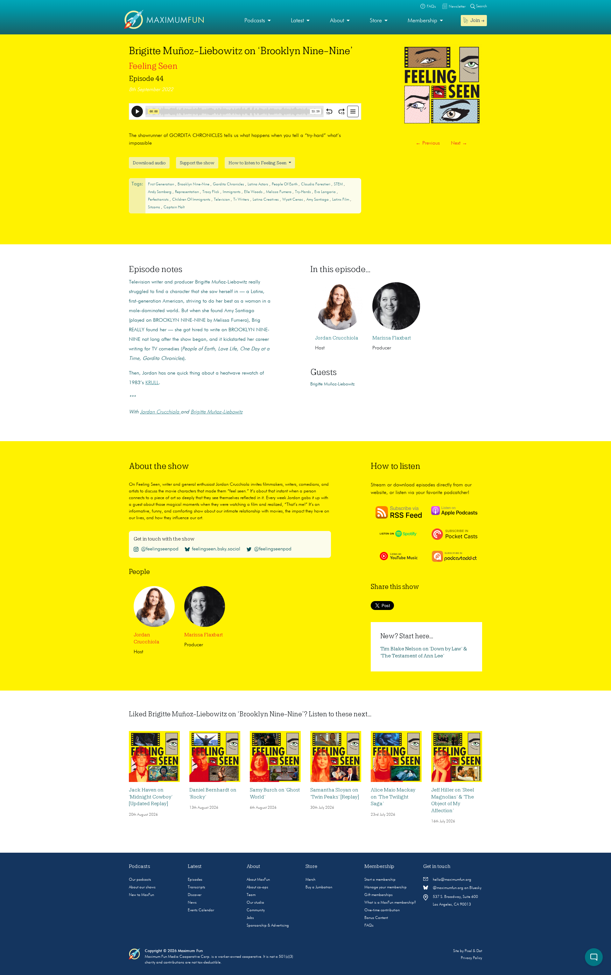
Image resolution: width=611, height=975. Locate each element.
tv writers (241, 200)
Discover (194, 895)
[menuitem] (257, 21)
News (192, 903)
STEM (339, 184)
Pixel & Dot (473, 951)
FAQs (369, 926)
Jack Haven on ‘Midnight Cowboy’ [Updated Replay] (150, 797)
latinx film (341, 200)
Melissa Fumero (279, 192)
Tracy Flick (211, 192)
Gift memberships (378, 895)
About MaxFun (258, 880)
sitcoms (154, 207)
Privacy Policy (471, 958)
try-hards (303, 192)
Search (481, 6)
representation (187, 192)
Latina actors (258, 184)
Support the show (197, 162)
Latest (297, 21)
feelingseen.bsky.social (216, 549)
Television (222, 200)
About (337, 21)
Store (376, 21)
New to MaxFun (141, 895)
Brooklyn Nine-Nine (194, 184)
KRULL (152, 382)
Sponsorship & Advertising (268, 926)
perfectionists (159, 200)
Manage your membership (385, 887)
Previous (428, 143)
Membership (422, 21)
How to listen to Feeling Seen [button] (257, 162)
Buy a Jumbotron (319, 887)
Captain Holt (174, 207)
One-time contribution (382, 910)
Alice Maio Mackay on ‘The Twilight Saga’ (393, 797)
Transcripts (196, 887)
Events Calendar (201, 910)
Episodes (195, 880)
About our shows (142, 887)
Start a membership (380, 880)
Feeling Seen (153, 66)
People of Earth (285, 184)
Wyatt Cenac (293, 200)
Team (251, 895)
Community (256, 910)
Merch (310, 880)
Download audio (149, 162)
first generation (161, 184)
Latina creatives (266, 200)
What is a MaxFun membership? (390, 903)
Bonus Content (376, 918)
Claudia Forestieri (316, 184)
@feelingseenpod (160, 549)
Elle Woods (253, 192)
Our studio (255, 903)
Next (459, 143)
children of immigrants (191, 200)
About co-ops (257, 887)
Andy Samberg (160, 192)
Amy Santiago (318, 200)
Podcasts (254, 21)
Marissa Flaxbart (391, 338)
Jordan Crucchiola (336, 338)
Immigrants (232, 192)
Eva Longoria (325, 192)
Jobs (250, 918)
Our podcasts (140, 880)
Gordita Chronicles (229, 184)
